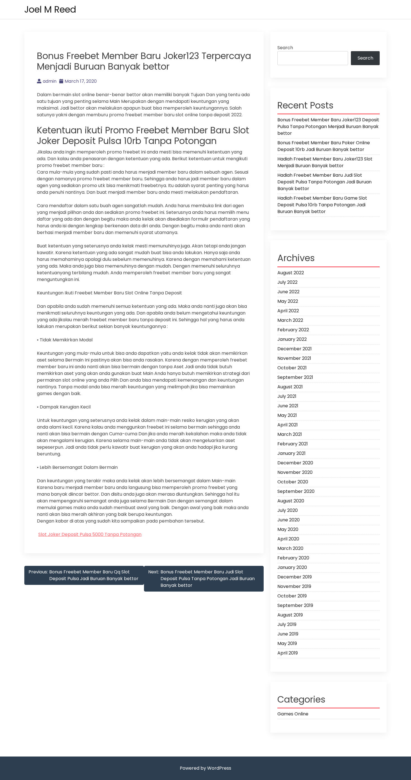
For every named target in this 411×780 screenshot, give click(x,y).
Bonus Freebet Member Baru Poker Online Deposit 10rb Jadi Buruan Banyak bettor (323, 146)
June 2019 (287, 634)
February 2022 (293, 330)
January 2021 (291, 453)
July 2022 (287, 282)
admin (49, 81)
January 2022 (292, 339)
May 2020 (287, 529)
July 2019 (286, 624)
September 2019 (295, 605)
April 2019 (287, 653)
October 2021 (292, 368)
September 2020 (296, 491)
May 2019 (287, 643)
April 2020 (288, 539)
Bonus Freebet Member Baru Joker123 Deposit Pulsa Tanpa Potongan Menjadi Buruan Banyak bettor (328, 126)
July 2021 (286, 396)
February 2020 (293, 558)
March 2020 (290, 548)
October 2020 (292, 482)
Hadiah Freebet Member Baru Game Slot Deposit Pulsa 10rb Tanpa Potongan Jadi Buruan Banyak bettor (322, 205)
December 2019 (294, 577)
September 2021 (295, 377)
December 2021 (294, 349)
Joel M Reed (50, 9)
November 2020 (295, 472)
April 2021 (287, 425)
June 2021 (287, 406)
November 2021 (294, 358)
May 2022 (287, 301)
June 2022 (288, 292)
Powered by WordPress (205, 768)
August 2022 (290, 273)
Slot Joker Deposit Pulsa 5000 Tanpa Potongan (89, 534)
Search (285, 47)
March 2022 (290, 320)
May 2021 (287, 415)
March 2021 (289, 434)
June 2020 (288, 520)
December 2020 (295, 463)
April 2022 (288, 311)
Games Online (292, 714)
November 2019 (294, 586)
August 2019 (290, 615)
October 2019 (292, 596)
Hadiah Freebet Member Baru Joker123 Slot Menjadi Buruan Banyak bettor (324, 162)
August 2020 (290, 501)
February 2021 (292, 444)
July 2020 (287, 510)
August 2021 (290, 387)
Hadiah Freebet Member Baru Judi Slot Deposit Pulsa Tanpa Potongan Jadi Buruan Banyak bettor (324, 182)
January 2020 (292, 567)
